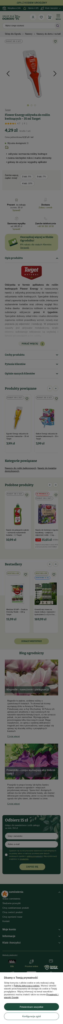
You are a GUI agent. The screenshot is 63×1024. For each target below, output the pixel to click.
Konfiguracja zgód (31, 1016)
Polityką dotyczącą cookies (27, 986)
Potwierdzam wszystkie (31, 1007)
